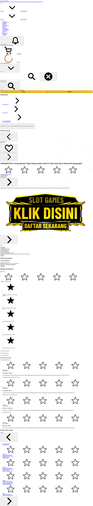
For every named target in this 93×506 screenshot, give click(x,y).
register (8, 1)
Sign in (4, 1)
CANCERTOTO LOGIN (29, 1)
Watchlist (4, 24)
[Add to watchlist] (8, 148)
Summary (4, 21)
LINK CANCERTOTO (20, 1)
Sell (1, 2)
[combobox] (11, 80)
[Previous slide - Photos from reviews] (8, 437)
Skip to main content (4, 0)
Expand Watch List (24, 11)
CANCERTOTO (13, 1)
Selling (4, 27)
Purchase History (6, 25)
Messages (5, 34)
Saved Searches (6, 29)
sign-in (4, 45)
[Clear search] (48, 76)
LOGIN (23, 91)
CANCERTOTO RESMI (38, 1)
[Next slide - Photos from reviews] (8, 501)
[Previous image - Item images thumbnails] (8, 137)
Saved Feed (5, 28)
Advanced (22, 89)
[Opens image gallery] (0, 143)
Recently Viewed (6, 22)
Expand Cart (19, 53)
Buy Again (5, 26)
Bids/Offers (5, 23)
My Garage (5, 31)
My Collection (5, 33)
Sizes (4, 32)
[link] (8, 182)
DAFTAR (69, 91)
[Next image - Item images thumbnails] (8, 157)
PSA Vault (4, 35)
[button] (10, 86)
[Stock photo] (3, 126)
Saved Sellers (5, 30)
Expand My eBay (23, 19)
